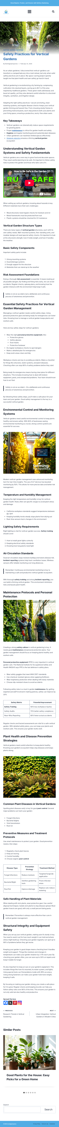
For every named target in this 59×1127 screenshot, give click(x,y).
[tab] (24, 1092)
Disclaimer (52, 1124)
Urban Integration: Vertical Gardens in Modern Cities (46, 1014)
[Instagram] (20, 1003)
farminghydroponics (11, 63)
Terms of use (45, 1124)
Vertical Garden (9, 50)
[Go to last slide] (8, 1062)
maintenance (17, 130)
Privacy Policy (36, 1124)
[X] (10, 1003)
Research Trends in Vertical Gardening (13, 1014)
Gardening (19, 50)
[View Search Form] (53, 11)
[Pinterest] (15, 1003)
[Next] (50, 1062)
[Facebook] (6, 1003)
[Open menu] (29, 11)
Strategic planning (14, 138)
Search (6, 1105)
